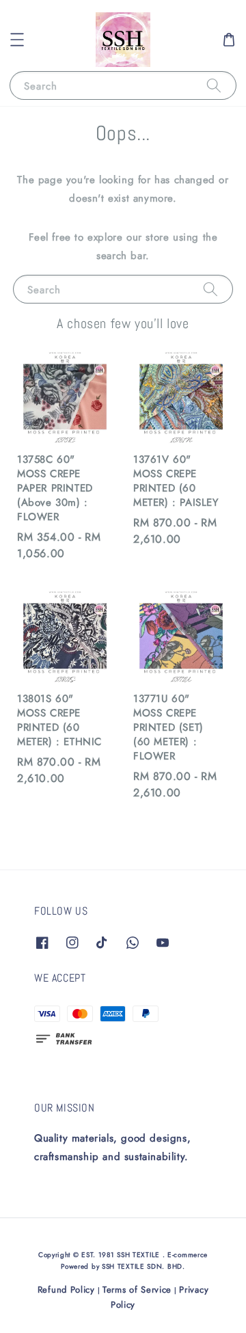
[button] (17, 40)
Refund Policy (66, 1289)
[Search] (214, 85)
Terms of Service (137, 1289)
